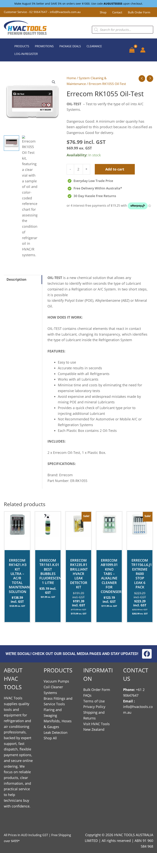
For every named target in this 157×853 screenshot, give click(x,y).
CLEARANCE (94, 46)
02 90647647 (38, 12)
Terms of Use (94, 701)
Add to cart (114, 169)
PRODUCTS (21, 46)
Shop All (50, 738)
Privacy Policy (94, 706)
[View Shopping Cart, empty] (132, 50)
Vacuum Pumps (56, 681)
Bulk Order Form (139, 12)
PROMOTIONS (44, 46)
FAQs (87, 695)
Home (71, 78)
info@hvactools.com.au (65, 12)
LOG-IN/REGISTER (26, 54)
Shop (103, 12)
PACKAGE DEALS (70, 46)
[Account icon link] (143, 50)
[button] (53, 82)
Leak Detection (55, 732)
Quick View (17, 546)
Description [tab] (16, 279)
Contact (117, 12)
